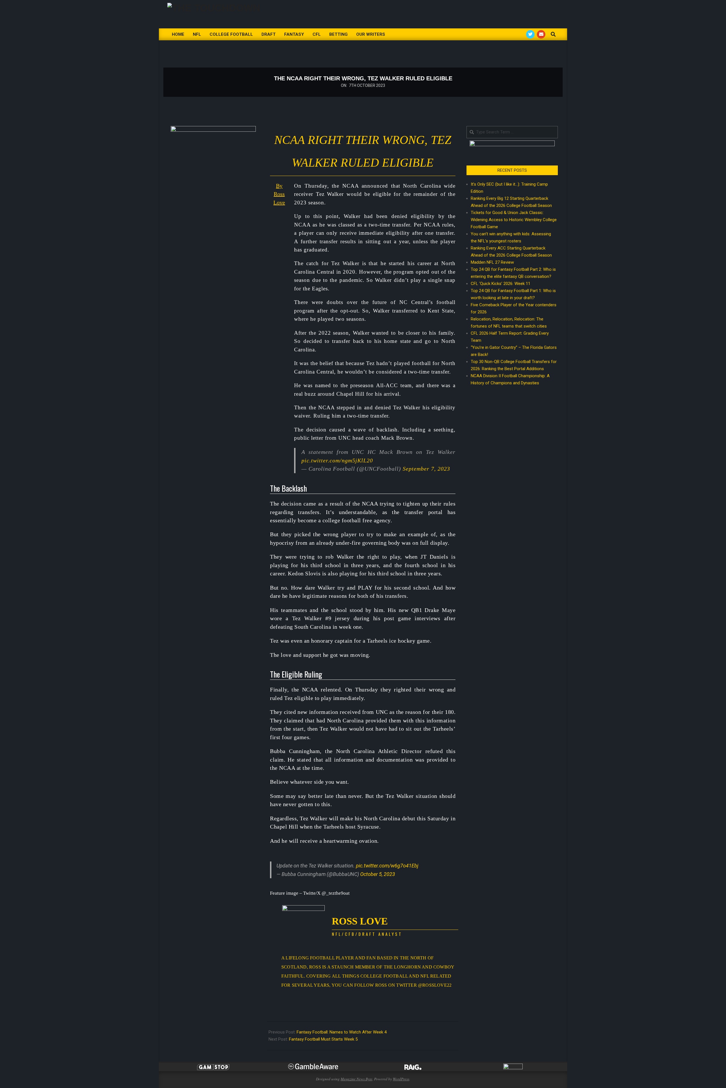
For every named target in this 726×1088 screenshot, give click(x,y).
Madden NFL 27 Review (492, 262)
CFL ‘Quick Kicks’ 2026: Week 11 (500, 283)
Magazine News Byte (356, 1078)
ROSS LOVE (360, 921)
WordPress (401, 1078)
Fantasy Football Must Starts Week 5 (323, 1039)
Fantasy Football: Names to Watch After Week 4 (342, 1032)
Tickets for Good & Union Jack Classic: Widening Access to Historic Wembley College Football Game (514, 219)
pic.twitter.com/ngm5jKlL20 (337, 460)
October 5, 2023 (377, 874)
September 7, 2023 (426, 469)
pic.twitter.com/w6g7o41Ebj (387, 866)
